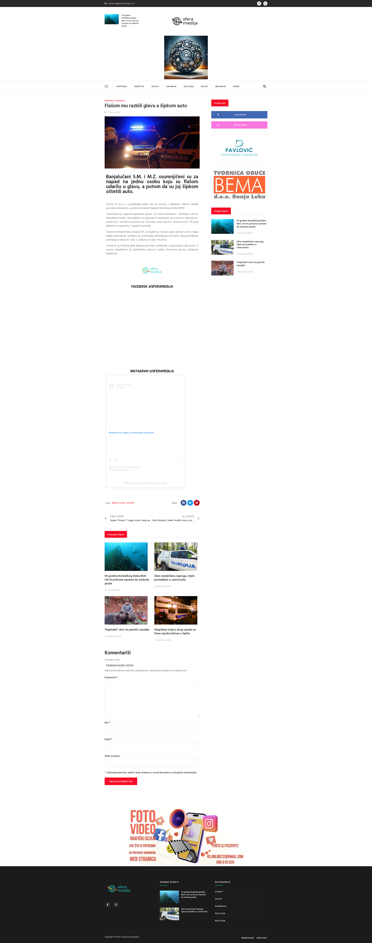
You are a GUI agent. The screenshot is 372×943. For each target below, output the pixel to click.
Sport (236, 86)
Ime (107, 722)
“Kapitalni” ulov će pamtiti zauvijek (127, 629)
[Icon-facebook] (259, 3)
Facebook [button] (111, 665)
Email (108, 739)
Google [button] (121, 665)
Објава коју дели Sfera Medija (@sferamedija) (145, 483)
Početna (122, 86)
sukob (130, 502)
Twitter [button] (129, 665)
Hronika (171, 86)
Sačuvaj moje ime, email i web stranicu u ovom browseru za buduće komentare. (152, 772)
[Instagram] (265, 3)
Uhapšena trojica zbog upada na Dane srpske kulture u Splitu (175, 631)
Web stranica (112, 756)
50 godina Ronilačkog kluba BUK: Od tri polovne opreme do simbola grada (130, 20)
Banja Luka (118, 502)
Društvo (139, 86)
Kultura (189, 86)
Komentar (111, 677)
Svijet (204, 86)
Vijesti (155, 86)
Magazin (220, 86)
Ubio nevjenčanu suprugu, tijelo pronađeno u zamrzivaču (174, 577)
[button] (264, 86)
